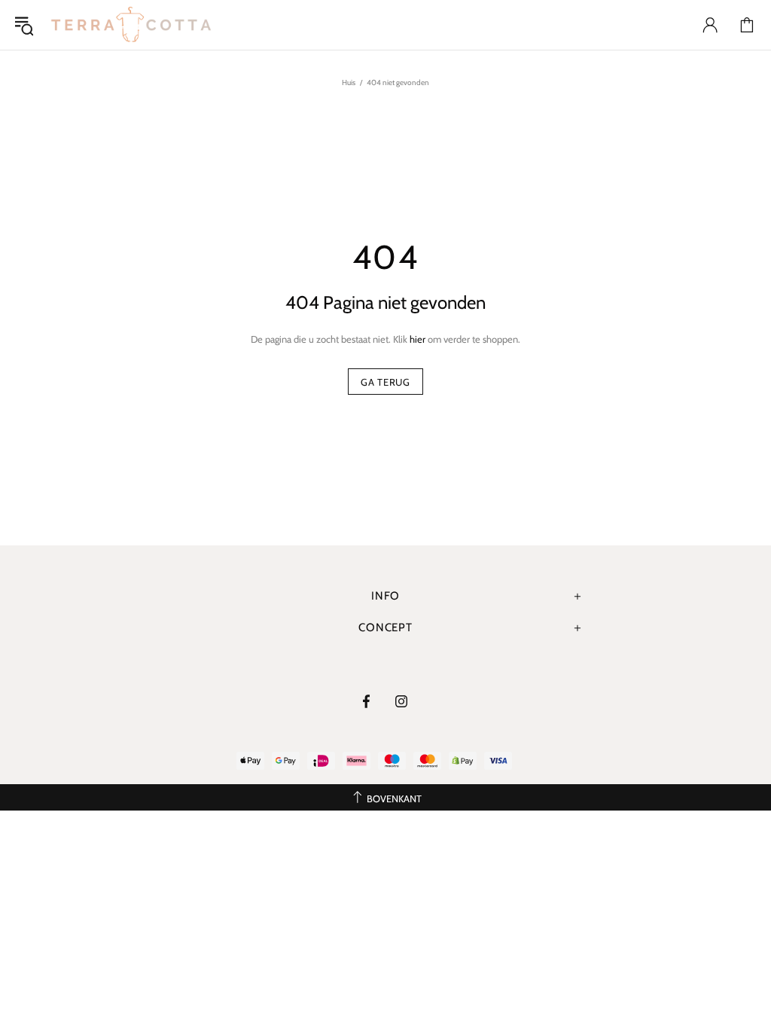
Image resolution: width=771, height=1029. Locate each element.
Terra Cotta (131, 25)
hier (417, 339)
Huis (348, 82)
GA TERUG (385, 382)
